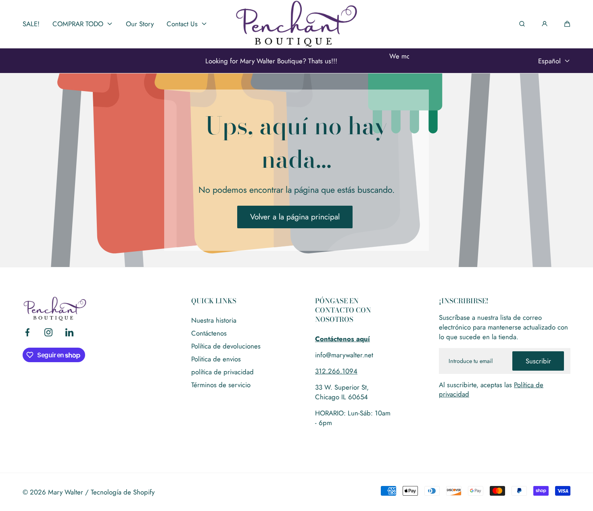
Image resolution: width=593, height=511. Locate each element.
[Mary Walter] (296, 24)
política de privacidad (222, 372)
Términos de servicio (221, 385)
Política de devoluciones (226, 346)
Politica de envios (216, 359)
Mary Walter (65, 492)
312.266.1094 (336, 371)
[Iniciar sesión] (544, 24)
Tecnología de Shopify (123, 492)
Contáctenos (209, 333)
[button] (567, 24)
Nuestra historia (213, 320)
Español (549, 60)
